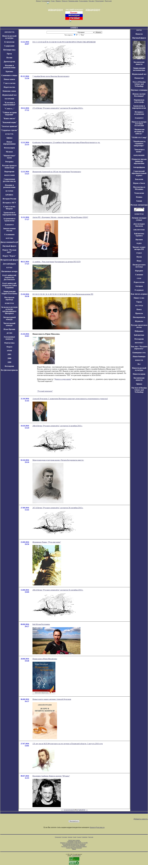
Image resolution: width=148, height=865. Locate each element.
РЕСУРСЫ (139, 305)
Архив (74, 837)
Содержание (46, 1)
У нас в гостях (9, 83)
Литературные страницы (74, 840)
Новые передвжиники (9, 143)
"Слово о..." (9, 109)
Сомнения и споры (9, 75)
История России (9, 199)
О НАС (139, 278)
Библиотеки (139, 335)
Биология (139, 179)
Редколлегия (139, 282)
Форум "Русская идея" (9, 251)
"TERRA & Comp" (139, 137)
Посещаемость (139, 317)
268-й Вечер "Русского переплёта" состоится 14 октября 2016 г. (57, 426)
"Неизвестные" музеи (9, 157)
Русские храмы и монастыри (9, 167)
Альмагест (9, 225)
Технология (139, 193)
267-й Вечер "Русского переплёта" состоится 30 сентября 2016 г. (57, 508)
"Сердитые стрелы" (9, 130)
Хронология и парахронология (9, 214)
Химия (139, 201)
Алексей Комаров (76, 855)
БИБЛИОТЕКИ (139, 230)
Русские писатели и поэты (139, 326)
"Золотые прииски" (9, 126)
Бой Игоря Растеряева (41, 624)
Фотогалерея (9, 148)
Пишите (58, 1)
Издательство (9, 87)
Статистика (84, 837)
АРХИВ (9, 350)
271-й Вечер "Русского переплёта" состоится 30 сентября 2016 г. (57, 108)
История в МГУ (9, 203)
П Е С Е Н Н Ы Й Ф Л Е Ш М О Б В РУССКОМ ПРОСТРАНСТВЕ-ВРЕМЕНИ (64, 42)
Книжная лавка (73, 1)
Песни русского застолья (139, 266)
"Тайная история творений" (9, 113)
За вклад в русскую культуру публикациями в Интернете (9, 310)
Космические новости (139, 63)
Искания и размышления (9, 66)
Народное (139, 271)
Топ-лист (91, 1)
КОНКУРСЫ (9, 303)
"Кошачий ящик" (9, 122)
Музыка (9, 152)
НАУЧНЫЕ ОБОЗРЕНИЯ (139, 124)
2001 (9, 354)
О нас (53, 1)
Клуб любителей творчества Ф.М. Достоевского (74, 844)
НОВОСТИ (139, 360)
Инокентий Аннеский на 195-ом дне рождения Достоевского (56, 172)
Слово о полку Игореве (9, 208)
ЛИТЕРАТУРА (9, 32)
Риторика (9, 162)
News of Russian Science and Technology (139, 84)
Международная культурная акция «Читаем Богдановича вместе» (58, 460)
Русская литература (139, 205)
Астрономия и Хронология (9, 220)
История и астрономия (139, 113)
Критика (9, 71)
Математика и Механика (139, 188)
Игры (139, 261)
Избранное (139, 331)
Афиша (9, 138)
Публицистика (9, 50)
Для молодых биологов (139, 225)
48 (80, 810)
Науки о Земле (139, 183)
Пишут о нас (139, 298)
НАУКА (139, 30)
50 (84, 810)
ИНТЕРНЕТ (139, 343)
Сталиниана (9, 234)
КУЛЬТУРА (9, 134)
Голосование (83, 1)
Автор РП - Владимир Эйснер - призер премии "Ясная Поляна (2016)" (60, 217)
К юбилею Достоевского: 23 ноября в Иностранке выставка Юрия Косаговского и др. (66, 142)
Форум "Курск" (9, 256)
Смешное (139, 275)
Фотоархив (9, 366)
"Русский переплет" (45, 391)
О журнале (139, 290)
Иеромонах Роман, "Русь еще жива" (46, 542)
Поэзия (9, 58)
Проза (9, 54)
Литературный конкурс (9, 318)
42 (67, 810)
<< (62, 810)
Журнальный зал (9, 95)
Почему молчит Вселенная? (139, 95)
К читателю (9, 42)
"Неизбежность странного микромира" (139, 143)
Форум (9, 347)
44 (71, 810)
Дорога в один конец (62, 379)
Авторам (139, 286)
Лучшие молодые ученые (139, 219)
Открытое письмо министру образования (139, 161)
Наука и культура (139, 122)
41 (64, 810)
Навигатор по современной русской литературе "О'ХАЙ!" (74, 842)
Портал (38, 1)
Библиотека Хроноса (139, 235)
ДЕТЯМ (9, 333)
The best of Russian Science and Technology (139, 390)
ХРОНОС (9, 195)
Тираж (139, 302)
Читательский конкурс (9, 324)
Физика (139, 197)
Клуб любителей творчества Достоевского (9, 277)
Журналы (139, 321)
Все (139, 364)
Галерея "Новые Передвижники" (74, 847)
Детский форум (9, 264)
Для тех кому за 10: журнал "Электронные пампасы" (74, 846)
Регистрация (100, 1)
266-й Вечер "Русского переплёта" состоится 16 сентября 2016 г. (57, 590)
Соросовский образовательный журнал (139, 173)
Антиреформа (139, 167)
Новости (65, 1)
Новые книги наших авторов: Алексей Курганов (51, 699)
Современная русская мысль (9, 180)
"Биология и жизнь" (139, 151)
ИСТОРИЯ (9, 191)
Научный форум (9, 246)
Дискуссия (108, 1)
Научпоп (139, 240)
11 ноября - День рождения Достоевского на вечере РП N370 (56, 262)
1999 (9, 362)
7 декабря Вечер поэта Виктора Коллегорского (50, 76)
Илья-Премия (9, 329)
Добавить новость (140, 819)
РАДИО (139, 243)
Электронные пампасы (9, 338)
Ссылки (79, 837)
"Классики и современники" (9, 104)
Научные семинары (139, 90)
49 (82, 810)
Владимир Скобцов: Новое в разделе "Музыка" (51, 776)
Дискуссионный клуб (9, 242)
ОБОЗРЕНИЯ (9, 99)
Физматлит (139, 78)
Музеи (139, 257)
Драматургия (9, 61)
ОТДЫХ (139, 253)
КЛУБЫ (9, 267)
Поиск (139, 309)
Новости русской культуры (9, 37)
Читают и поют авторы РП (139, 248)
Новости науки (139, 374)
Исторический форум (9, 260)
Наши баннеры (139, 356)
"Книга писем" (9, 118)
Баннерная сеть (139, 353)
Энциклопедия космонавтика (139, 69)
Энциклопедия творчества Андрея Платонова (74, 845)
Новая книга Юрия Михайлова (44, 659)
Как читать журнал (139, 294)
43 (69, 810)
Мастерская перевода (9, 298)
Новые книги (9, 79)
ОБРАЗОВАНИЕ (139, 155)
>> (87, 810)
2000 (9, 358)
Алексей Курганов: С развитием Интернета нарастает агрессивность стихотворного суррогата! (70, 399)
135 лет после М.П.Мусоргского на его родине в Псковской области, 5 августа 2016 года (67, 744)
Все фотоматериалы (9, 370)
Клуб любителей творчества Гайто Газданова (9, 285)
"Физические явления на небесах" (139, 131)
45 (73, 810)
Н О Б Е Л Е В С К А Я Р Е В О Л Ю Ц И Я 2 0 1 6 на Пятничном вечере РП (62, 294)
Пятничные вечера (9, 271)
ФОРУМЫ (9, 238)
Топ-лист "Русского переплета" (139, 348)
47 (78, 810)
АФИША (74, 28)
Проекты (139, 313)
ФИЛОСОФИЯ (9, 175)
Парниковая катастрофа (139, 101)
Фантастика (9, 343)
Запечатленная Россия (9, 229)
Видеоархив (9, 171)
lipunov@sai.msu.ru (97, 827)
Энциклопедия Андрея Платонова (9, 292)
